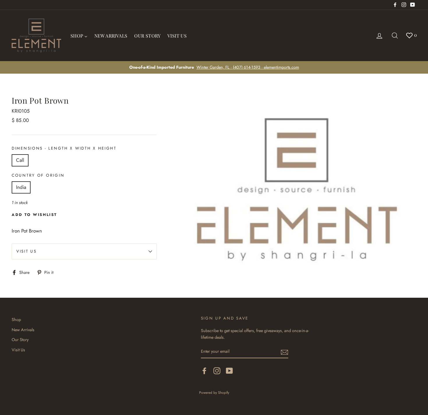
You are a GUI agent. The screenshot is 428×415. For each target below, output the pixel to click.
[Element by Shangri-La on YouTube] (229, 370)
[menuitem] (79, 35)
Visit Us (26, 251)
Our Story (20, 340)
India (21, 187)
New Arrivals (23, 330)
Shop (16, 319)
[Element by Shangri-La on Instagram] (216, 370)
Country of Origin (38, 175)
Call (20, 160)
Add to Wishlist (34, 214)
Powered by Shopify (214, 392)
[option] (214, 67)
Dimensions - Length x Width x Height (64, 148)
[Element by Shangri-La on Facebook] (204, 370)
